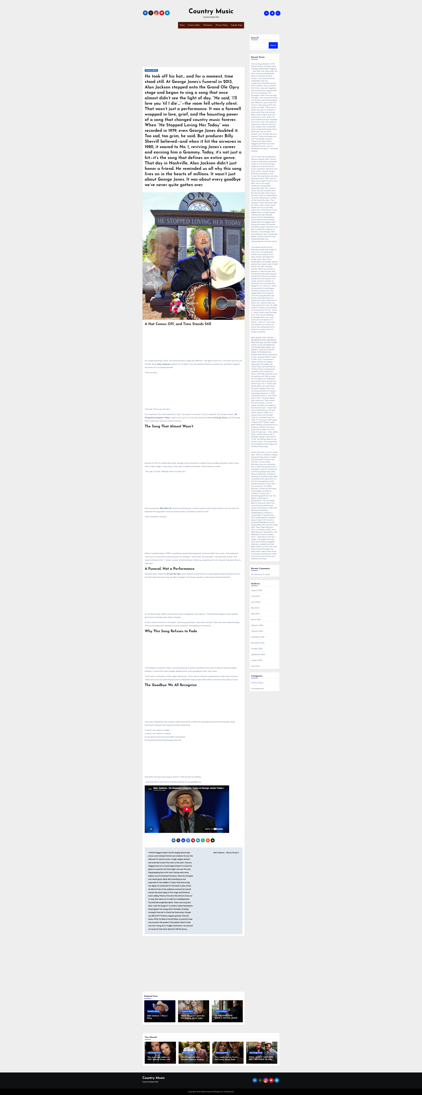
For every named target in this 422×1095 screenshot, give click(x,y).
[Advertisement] (194, 50)
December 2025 (258, 637)
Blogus (218, 1092)
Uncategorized (257, 689)
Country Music (211, 11)
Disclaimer (207, 25)
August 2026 (256, 590)
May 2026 (255, 608)
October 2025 (257, 649)
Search (255, 38)
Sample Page (236, 25)
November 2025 (258, 643)
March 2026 (256, 619)
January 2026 (257, 631)
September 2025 (258, 654)
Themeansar (229, 1092)
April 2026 (255, 614)
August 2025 (256, 660)
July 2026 (255, 596)
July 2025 (255, 666)
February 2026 (257, 625)
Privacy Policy (222, 25)
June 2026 (255, 602)
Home (182, 25)
